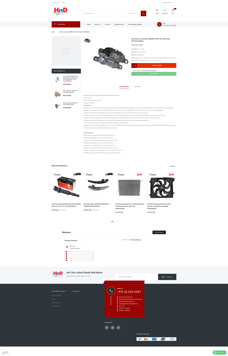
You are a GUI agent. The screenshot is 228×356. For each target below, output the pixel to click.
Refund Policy (56, 306)
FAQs (53, 299)
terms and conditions (149, 70)
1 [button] (112, 221)
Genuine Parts (119, 24)
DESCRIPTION (124, 86)
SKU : (132, 55)
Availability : (135, 49)
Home (89, 24)
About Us (98, 24)
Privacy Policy (56, 302)
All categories (132, 13)
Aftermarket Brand (135, 24)
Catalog (108, 24)
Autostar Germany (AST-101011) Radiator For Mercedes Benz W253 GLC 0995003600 (129, 206)
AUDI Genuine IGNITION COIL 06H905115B (70, 91)
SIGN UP (169, 277)
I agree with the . (145, 70)
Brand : (133, 52)
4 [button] (116, 221)
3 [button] (115, 221)
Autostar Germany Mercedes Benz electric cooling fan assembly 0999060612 (159, 206)
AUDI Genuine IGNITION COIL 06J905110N (70, 104)
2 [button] (114, 221)
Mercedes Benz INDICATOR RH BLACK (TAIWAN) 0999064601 (96, 205)
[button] (168, 2)
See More (172, 166)
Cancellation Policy (59, 291)
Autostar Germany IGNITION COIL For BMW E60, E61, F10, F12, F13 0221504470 (66, 205)
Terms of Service (57, 295)
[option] (110, 54)
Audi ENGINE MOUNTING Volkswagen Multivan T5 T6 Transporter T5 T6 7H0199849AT (70, 78)
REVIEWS (137, 86)
